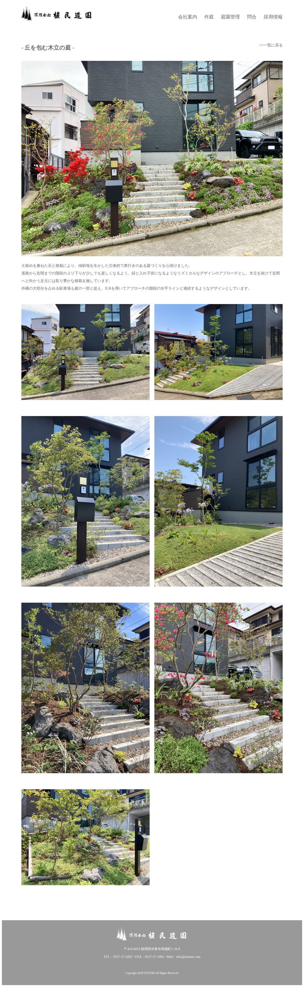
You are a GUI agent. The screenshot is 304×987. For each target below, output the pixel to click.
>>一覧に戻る (271, 45)
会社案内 (187, 16)
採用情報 (273, 16)
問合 (251, 16)
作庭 (209, 16)
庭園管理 (230, 16)
